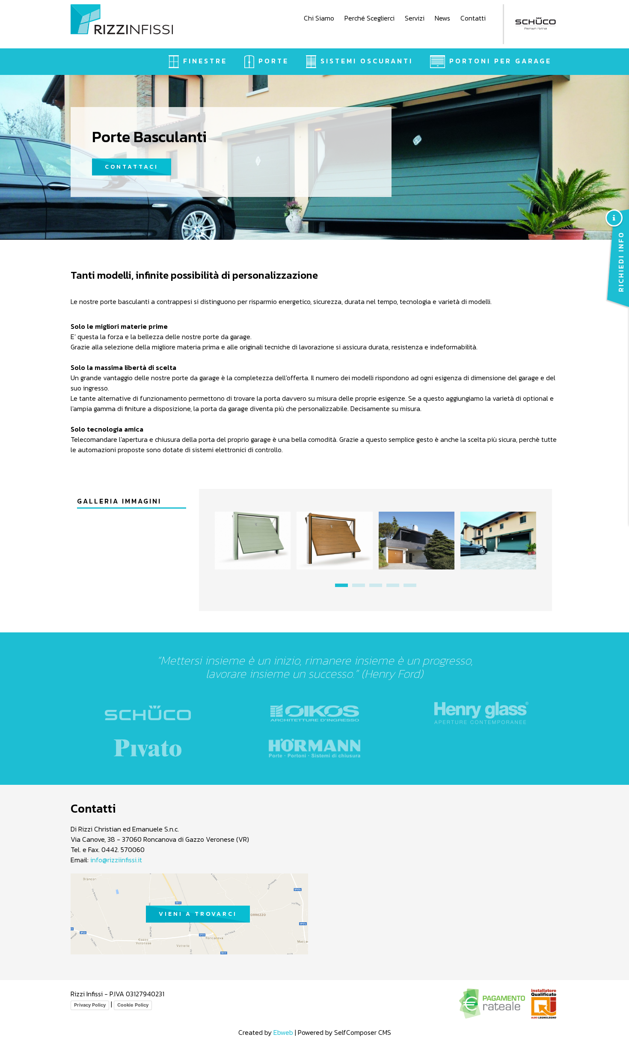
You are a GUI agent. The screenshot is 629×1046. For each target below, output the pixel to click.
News (442, 18)
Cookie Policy (132, 1005)
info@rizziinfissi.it (116, 860)
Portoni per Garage (500, 61)
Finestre (205, 61)
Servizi (414, 18)
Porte (273, 61)
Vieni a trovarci (198, 913)
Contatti (473, 18)
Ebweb (283, 1032)
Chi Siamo (319, 18)
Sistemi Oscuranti (366, 61)
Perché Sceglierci (369, 18)
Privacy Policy (90, 1005)
